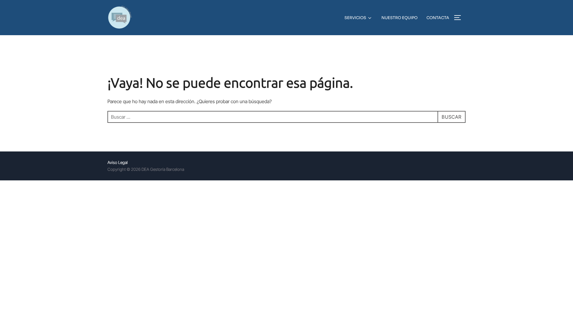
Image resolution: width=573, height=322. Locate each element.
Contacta (437, 17)
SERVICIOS (355, 17)
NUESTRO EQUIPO (399, 17)
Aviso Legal (117, 162)
